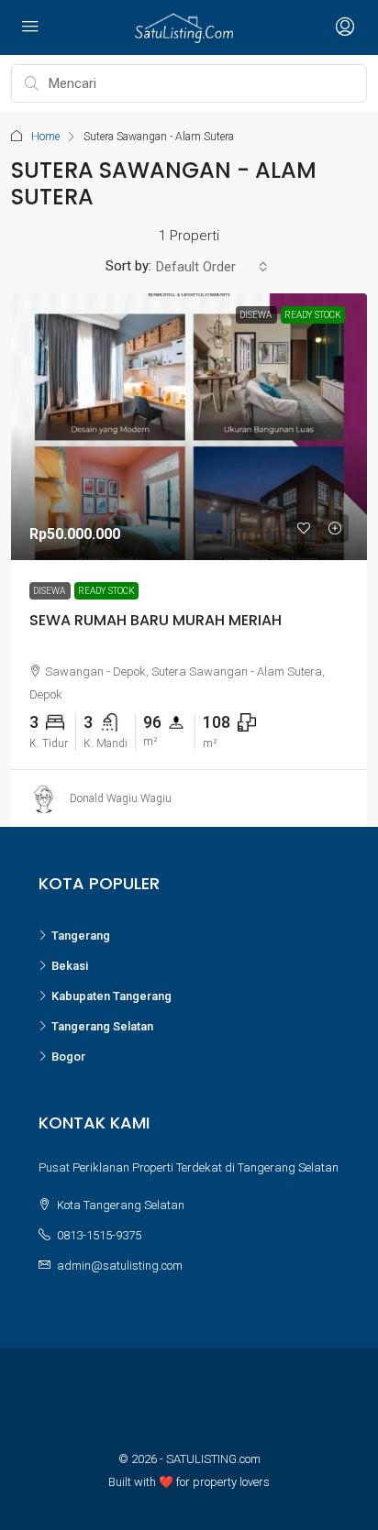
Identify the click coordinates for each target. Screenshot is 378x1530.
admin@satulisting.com (120, 1265)
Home (45, 136)
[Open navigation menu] (30, 27)
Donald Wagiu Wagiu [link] (121, 797)
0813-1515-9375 (99, 1235)
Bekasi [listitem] (69, 966)
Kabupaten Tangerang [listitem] (111, 996)
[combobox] (212, 267)
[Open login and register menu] (343, 27)
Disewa (50, 591)
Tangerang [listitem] (80, 935)
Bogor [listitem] (68, 1056)
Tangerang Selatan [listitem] (102, 1026)
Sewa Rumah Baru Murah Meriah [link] (155, 620)
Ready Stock (106, 591)
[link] (189, 426)
